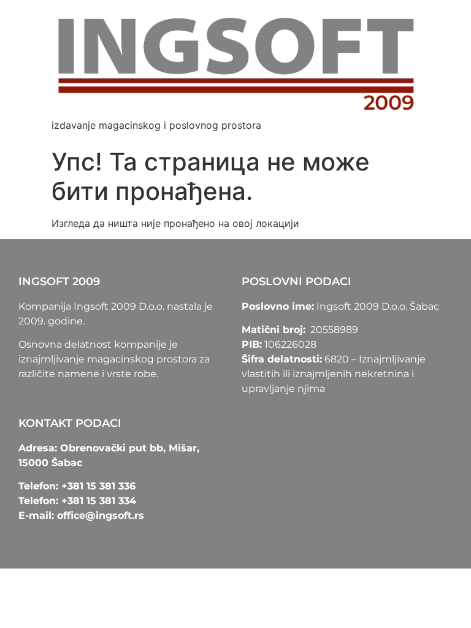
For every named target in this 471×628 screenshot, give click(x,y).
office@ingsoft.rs (100, 515)
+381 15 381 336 (98, 486)
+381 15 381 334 (98, 501)
